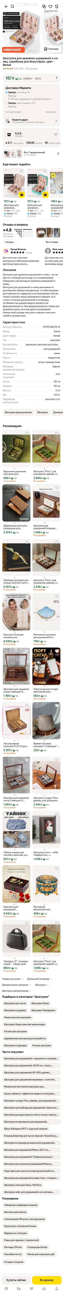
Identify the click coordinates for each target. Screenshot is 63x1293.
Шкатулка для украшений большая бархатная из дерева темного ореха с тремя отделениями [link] (45, 527)
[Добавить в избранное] (50, 6)
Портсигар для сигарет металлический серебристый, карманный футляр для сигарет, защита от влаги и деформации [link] (45, 690)
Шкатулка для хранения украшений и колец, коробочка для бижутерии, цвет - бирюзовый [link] (37, 206)
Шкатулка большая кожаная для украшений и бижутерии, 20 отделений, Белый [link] (13, 636)
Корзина (44, 1288)
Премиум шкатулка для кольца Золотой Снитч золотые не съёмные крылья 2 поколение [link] (16, 581)
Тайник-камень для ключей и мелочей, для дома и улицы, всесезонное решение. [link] (16, 853)
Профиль (56, 1288)
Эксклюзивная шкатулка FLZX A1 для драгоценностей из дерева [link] (15, 745)
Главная (6, 1288)
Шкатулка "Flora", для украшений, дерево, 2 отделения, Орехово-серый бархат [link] (45, 581)
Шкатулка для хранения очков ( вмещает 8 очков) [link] (16, 799)
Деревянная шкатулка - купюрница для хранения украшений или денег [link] (16, 527)
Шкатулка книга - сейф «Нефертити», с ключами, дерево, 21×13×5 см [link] (45, 853)
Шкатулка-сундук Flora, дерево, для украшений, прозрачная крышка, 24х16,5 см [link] (46, 799)
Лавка (19, 1288)
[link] (15, 1003)
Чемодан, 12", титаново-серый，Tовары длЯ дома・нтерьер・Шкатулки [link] (16, 962)
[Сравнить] (44, 6)
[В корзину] (21, 194)
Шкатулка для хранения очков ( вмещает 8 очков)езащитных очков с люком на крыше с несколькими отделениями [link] (16, 690)
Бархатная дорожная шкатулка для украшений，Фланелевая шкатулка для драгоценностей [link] (15, 472)
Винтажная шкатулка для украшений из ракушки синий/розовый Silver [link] (44, 636)
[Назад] (6, 6)
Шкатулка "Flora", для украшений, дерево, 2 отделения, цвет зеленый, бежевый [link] (45, 472)
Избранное (31, 1288)
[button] (13, 50)
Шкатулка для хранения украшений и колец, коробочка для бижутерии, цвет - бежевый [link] (13, 206)
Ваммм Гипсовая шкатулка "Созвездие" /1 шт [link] (46, 745)
